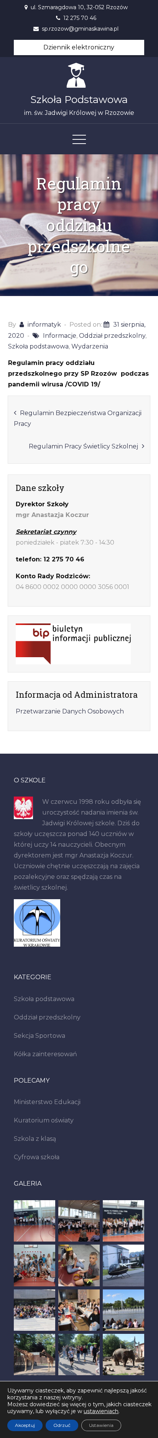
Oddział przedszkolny (112, 335)
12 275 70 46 (79, 18)
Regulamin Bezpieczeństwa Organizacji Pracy (78, 418)
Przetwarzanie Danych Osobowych (70, 711)
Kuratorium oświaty (44, 1120)
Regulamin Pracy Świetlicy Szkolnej (83, 446)
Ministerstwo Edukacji (47, 1102)
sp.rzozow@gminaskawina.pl (80, 28)
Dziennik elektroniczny (78, 47)
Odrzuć (62, 1425)
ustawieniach (101, 1411)
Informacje (59, 335)
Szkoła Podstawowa (79, 99)
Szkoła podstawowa (38, 346)
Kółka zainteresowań (45, 1054)
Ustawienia (101, 1425)
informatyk (44, 324)
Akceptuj (25, 1425)
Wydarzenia (89, 346)
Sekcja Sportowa (39, 1035)
